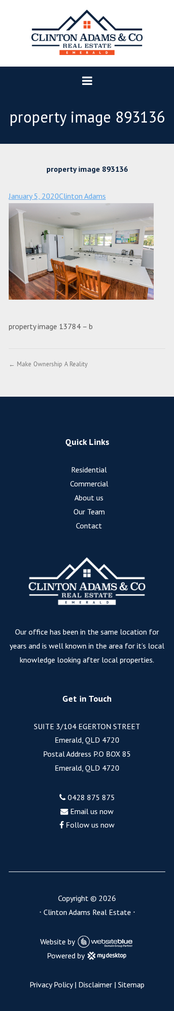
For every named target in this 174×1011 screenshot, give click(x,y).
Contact (89, 525)
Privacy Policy (50, 984)
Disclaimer (95, 984)
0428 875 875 (90, 797)
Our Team (89, 511)
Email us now (91, 811)
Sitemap (131, 984)
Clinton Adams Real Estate (87, 912)
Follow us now (89, 825)
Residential (89, 469)
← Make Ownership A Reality (48, 364)
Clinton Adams (82, 196)
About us (88, 497)
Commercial (89, 483)
